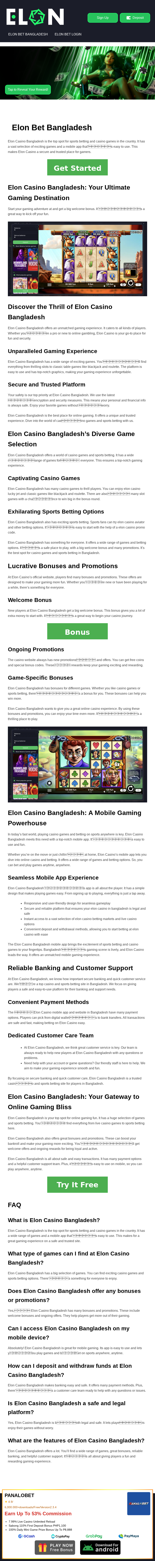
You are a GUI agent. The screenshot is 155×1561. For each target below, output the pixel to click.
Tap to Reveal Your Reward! (28, 89)
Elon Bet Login (68, 34)
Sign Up (103, 17)
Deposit (138, 17)
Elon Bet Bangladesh (28, 34)
